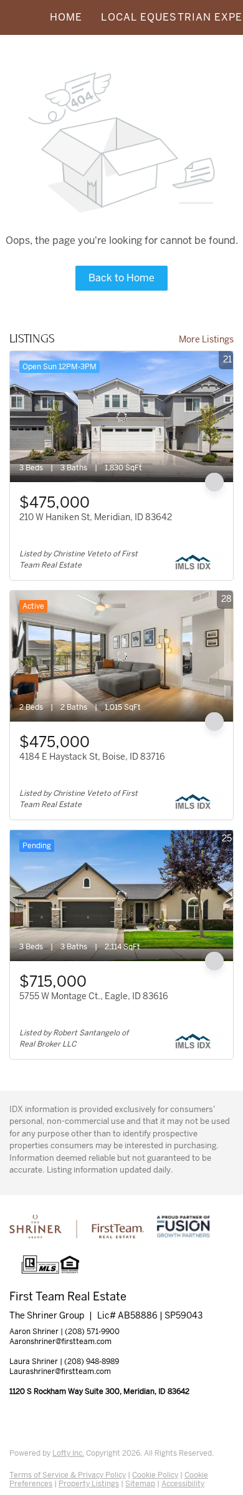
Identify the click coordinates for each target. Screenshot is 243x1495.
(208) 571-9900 (92, 1332)
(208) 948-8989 (91, 1362)
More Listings (206, 339)
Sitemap (140, 1484)
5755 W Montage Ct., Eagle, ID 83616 (93, 996)
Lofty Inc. (68, 1453)
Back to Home (121, 277)
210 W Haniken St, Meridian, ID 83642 (95, 517)
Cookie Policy (155, 1475)
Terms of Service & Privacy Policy (67, 1475)
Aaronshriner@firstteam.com (60, 1342)
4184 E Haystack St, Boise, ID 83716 (92, 756)
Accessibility (182, 1484)
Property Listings (89, 1484)
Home (66, 17)
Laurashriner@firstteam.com (60, 1371)
